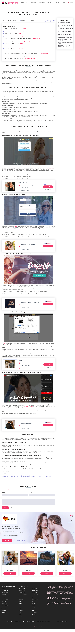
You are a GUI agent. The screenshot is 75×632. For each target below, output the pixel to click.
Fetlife (20, 601)
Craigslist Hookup (11, 479)
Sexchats (3, 588)
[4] (9, 490)
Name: (3, 492)
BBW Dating (4, 596)
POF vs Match (34, 592)
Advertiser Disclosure (46, 621)
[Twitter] (51, 21)
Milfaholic (16, 226)
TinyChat (20, 603)
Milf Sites (4, 479)
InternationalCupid (35, 594)
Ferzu (20, 33)
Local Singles (4, 607)
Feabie (20, 597)
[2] (7, 490)
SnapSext (3, 343)
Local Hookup (49, 2)
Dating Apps (4, 612)
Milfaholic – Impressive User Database (65, 37)
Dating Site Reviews (14, 621)
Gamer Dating (4, 610)
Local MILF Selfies (49, 168)
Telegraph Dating (26, 41)
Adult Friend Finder (5, 404)
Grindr (25, 46)
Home (8, 621)
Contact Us (62, 621)
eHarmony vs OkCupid (23, 594)
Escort (64, 2)
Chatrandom (21, 607)
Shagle (33, 610)
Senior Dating (4, 603)
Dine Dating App (37, 56)
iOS (32, 406)
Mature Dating (34, 612)
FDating (33, 607)
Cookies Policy (32, 621)
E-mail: (30, 492)
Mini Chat (33, 603)
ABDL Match (21, 610)
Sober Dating (41, 476)
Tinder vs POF (34, 588)
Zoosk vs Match (22, 592)
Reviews (22, 2)
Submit (5, 507)
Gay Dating (4, 594)
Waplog (20, 616)
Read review (10, 570)
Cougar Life (47, 288)
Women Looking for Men (15, 476)
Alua (32, 601)
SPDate (33, 597)
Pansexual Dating (5, 599)
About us (52, 621)
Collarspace (21, 48)
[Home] (10, 3)
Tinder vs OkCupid (22, 590)
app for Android (26, 406)
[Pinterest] (53, 21)
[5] (11, 490)
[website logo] (10, 186)
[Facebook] (46, 21)
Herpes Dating (33, 476)
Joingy (20, 614)
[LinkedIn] (48, 21)
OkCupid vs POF (22, 588)
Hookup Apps (33, 2)
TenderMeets (21, 599)
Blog (27, 2)
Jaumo (20, 605)
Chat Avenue (20, 43)
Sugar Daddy (57, 2)
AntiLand (20, 608)
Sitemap (66, 621)
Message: (4, 497)
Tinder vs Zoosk (35, 590)
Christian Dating (5, 605)
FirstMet (22, 51)
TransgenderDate (36, 38)
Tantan (33, 608)
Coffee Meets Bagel (44, 53)
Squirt (20, 612)
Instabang (24, 28)
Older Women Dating (33, 31)
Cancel (11, 507)
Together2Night (35, 599)
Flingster (20, 596)
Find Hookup (41, 2)
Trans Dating (4, 608)
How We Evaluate (24, 621)
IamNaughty (34, 614)
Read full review (48, 189)
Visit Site (48, 186)
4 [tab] (73, 535)
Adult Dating (4, 601)
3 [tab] (73, 534)
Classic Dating (48, 476)
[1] (6, 490)
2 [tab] (73, 532)
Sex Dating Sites (5, 597)
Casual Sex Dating (5, 590)
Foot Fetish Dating (5, 592)
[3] (8, 490)
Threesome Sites (25, 476)
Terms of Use (38, 621)
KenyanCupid (23, 36)
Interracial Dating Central (30, 58)
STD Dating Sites (5, 476)
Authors (57, 621)
